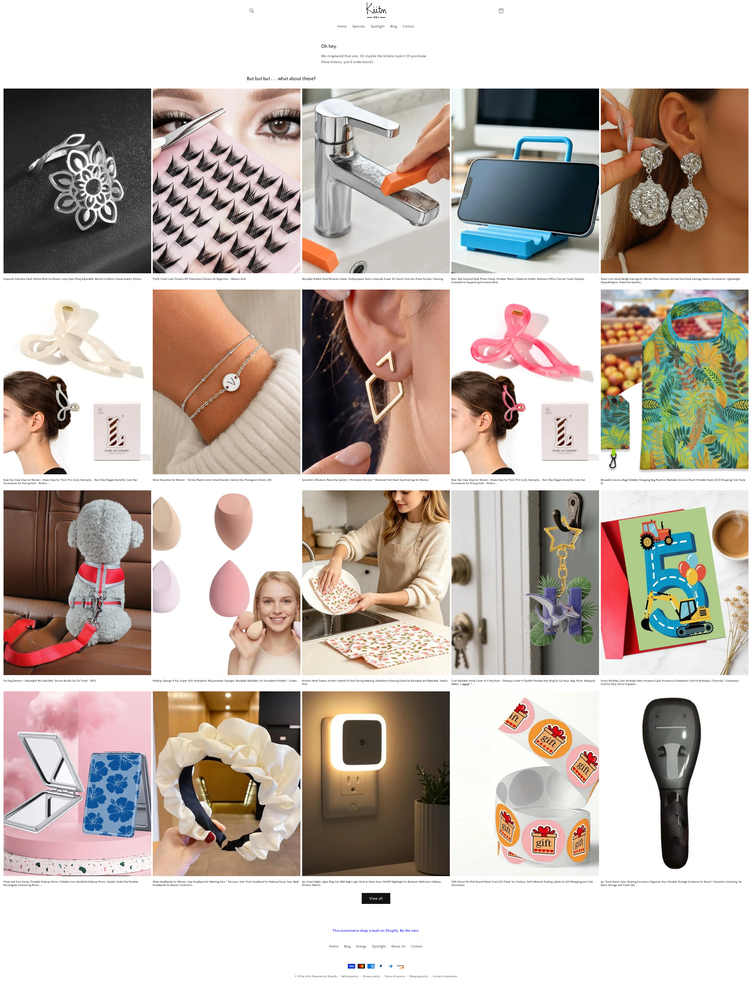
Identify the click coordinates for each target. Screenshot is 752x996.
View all (376, 898)
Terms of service (395, 976)
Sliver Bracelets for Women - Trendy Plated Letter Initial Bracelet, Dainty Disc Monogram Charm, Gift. (212, 479)
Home (334, 946)
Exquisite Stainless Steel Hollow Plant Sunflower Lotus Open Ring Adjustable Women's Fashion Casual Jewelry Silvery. (73, 278)
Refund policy (350, 976)
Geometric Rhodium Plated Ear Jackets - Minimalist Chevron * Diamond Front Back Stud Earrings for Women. (365, 479)
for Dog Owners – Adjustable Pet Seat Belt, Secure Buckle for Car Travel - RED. (50, 680)
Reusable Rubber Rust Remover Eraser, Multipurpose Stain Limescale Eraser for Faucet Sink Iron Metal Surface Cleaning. (373, 278)
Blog (347, 946)
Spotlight (379, 946)
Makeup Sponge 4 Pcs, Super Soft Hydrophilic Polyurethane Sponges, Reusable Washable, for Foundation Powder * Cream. (225, 680)
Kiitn (308, 976)
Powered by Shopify (324, 976)
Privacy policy (371, 976)
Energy (361, 946)
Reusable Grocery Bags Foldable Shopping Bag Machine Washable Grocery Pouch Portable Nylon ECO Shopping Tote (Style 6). (673, 481)
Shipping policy (418, 976)
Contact (417, 946)
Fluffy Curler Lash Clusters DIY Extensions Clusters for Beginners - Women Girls (199, 278)
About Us (398, 946)
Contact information (445, 976)
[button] (252, 11)
